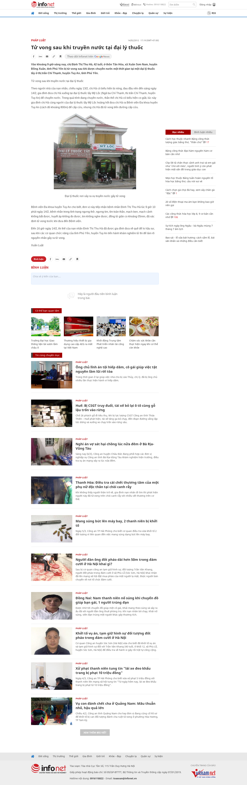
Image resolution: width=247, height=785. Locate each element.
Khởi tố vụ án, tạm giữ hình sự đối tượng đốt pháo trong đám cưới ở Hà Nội (113, 635)
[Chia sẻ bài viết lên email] (47, 56)
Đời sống (43, 13)
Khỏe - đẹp (121, 13)
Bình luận (39, 259)
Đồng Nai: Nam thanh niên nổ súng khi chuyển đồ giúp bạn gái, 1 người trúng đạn (117, 600)
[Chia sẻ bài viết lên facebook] (33, 56)
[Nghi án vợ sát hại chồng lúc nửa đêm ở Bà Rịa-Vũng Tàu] (51, 451)
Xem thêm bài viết (95, 732)
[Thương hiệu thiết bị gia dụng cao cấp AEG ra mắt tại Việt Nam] (78, 326)
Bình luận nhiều (203, 132)
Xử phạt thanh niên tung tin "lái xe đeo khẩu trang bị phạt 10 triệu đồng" (113, 670)
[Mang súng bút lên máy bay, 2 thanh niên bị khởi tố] (51, 528)
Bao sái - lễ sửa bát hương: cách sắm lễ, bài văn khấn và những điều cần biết (190, 239)
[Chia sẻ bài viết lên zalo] (40, 56)
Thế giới (76, 13)
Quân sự (153, 13)
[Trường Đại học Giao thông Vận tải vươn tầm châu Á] (45, 326)
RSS (214, 13)
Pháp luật (38, 40)
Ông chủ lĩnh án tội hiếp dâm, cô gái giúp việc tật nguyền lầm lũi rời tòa (116, 369)
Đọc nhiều (178, 132)
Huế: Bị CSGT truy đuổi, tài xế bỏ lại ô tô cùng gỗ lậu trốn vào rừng (115, 407)
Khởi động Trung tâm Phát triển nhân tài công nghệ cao (110, 344)
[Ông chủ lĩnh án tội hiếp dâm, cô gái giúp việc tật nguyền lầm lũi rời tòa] (51, 374)
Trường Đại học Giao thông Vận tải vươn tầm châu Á (44, 344)
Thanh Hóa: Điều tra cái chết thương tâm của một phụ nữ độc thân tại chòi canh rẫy (117, 484)
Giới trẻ (105, 13)
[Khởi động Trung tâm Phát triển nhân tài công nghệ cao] (111, 326)
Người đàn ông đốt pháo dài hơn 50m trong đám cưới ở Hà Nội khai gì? (116, 561)
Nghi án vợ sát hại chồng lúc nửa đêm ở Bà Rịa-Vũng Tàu (115, 446)
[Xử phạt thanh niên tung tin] (51, 676)
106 (175, 217)
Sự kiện (167, 13)
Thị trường (60, 13)
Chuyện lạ (137, 13)
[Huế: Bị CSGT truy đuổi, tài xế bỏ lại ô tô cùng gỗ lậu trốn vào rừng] (51, 413)
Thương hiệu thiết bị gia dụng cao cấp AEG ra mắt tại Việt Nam (78, 344)
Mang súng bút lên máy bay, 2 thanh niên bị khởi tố (116, 523)
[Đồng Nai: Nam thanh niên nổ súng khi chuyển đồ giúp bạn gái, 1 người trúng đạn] (51, 605)
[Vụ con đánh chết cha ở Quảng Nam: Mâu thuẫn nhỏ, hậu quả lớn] (51, 711)
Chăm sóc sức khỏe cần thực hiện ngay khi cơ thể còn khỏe (143, 344)
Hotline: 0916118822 (156, 4)
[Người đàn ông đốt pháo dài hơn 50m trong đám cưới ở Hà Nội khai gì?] (51, 567)
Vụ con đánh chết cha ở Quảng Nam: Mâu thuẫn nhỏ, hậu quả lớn (115, 705)
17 (207, 142)
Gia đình (91, 13)
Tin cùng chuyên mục (47, 355)
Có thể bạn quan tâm (47, 310)
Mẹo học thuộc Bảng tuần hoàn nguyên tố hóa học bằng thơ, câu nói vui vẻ (189, 179)
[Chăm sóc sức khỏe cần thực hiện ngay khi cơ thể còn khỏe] (144, 326)
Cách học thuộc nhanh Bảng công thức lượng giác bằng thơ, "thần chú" (187, 140)
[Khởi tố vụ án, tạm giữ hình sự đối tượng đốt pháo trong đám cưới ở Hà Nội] (51, 641)
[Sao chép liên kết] (53, 56)
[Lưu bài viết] (60, 56)
